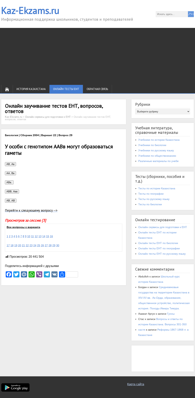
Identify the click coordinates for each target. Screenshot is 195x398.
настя (141, 329)
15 (47, 236)
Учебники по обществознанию (157, 155)
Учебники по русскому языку (156, 150)
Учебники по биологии (152, 145)
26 (42, 245)
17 (8, 245)
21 (23, 245)
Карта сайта (135, 384)
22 (27, 245)
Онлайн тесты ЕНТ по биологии (158, 243)
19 (15, 245)
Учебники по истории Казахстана (159, 139)
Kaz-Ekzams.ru (30, 10)
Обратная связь (97, 89)
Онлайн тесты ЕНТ (66, 89)
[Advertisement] (97, 56)
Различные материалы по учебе (158, 161)
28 (50, 245)
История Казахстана (31, 89)
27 (46, 245)
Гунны (171, 313)
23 (31, 245)
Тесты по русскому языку (153, 199)
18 (12, 245)
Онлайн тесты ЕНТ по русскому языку (162, 253)
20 (19, 245)
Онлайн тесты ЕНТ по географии (159, 248)
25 (38, 245)
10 (28, 236)
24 (34, 245)
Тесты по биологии (150, 204)
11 (32, 236)
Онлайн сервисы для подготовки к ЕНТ (162, 227)
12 (36, 236)
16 (51, 236)
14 (43, 236)
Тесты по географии (151, 193)
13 (40, 236)
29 (53, 245)
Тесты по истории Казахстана (156, 188)
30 (57, 245)
